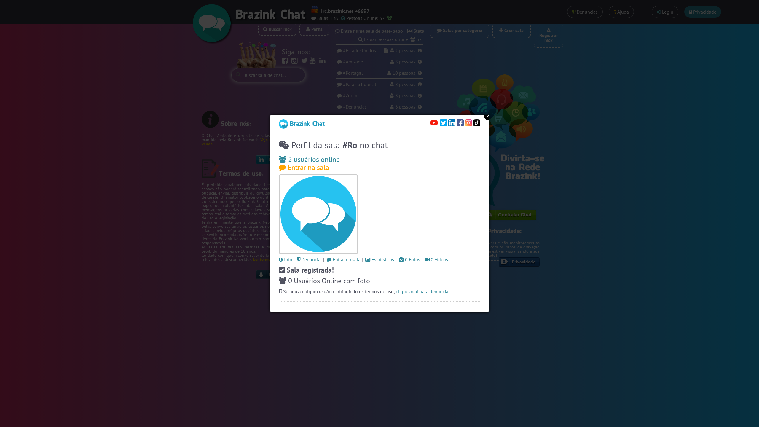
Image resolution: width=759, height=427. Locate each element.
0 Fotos (412, 259)
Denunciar (311, 259)
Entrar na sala (307, 167)
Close (488, 115)
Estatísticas (382, 259)
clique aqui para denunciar (422, 291)
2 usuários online (313, 159)
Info (287, 259)
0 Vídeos (439, 259)
